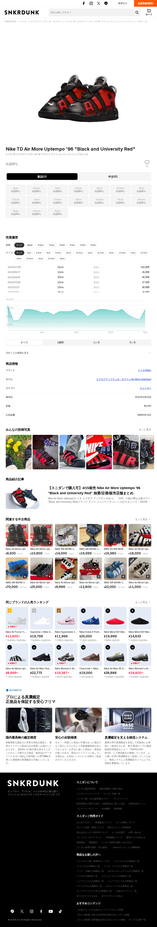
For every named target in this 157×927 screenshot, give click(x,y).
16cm (62, 258)
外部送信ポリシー (137, 803)
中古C (72, 245)
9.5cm (58, 253)
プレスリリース (120, 798)
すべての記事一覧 (137, 920)
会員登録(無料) (145, 3)
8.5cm (39, 253)
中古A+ (41, 245)
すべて (19, 245)
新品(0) (42, 176)
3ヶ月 (132, 342)
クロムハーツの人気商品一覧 (119, 886)
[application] (78, 317)
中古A (51, 245)
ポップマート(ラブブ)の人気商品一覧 (94, 891)
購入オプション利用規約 (119, 827)
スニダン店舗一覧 (112, 794)
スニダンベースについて (88, 794)
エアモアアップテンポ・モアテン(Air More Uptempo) (123, 379)
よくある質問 (118, 832)
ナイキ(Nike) (144, 370)
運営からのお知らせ (135, 837)
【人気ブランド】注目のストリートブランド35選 (100, 910)
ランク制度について (125, 822)
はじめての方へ (84, 822)
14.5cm (29, 258)
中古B (62, 245)
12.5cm (122, 253)
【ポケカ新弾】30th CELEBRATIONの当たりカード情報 (103, 915)
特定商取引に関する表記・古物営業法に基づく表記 (101, 803)
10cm (68, 253)
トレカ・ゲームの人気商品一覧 (118, 866)
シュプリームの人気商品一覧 (90, 881)
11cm (90, 253)
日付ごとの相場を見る (17, 353)
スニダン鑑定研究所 (86, 789)
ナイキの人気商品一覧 (87, 876)
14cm (18, 258)
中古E (93, 245)
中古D (82, 245)
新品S (30, 245)
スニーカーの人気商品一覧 (126, 861)
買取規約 (93, 842)
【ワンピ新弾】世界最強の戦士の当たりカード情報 (101, 920)
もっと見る (145, 429)
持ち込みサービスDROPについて (92, 832)
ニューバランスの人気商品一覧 (122, 881)
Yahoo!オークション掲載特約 (126, 847)
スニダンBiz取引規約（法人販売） (93, 847)
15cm (40, 258)
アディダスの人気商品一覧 (89, 886)
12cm (111, 253)
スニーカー (145, 388)
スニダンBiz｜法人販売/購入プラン (93, 798)
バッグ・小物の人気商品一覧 (90, 871)
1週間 (60, 342)
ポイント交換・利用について (90, 827)
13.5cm (144, 253)
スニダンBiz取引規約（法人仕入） (117, 842)
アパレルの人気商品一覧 (88, 866)
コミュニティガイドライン (89, 837)
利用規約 (81, 842)
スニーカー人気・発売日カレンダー (93, 861)
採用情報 (118, 808)
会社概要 (105, 808)
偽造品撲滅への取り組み (111, 789)
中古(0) (113, 176)
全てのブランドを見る (112, 896)
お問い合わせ (134, 832)
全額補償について (114, 837)
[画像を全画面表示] (78, 78)
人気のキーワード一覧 (126, 891)
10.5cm (79, 253)
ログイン (122, 3)
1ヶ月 (96, 342)
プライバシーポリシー (87, 808)
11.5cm (100, 253)
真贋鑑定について (103, 822)
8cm (29, 253)
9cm (48, 253)
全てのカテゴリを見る (87, 896)
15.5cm (51, 258)
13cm (133, 253)
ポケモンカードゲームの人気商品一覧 (126, 871)
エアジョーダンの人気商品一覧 (116, 876)
